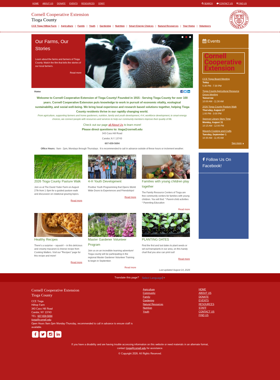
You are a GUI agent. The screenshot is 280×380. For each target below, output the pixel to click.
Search (208, 3)
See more (237, 143)
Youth (92, 26)
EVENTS (204, 300)
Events (73, 3)
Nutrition (120, 26)
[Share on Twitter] (185, 92)
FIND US (204, 315)
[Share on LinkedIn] (188, 92)
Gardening (105, 26)
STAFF (202, 307)
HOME (202, 289)
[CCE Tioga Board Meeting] (223, 64)
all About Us (115, 124)
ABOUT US (205, 293)
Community (149, 293)
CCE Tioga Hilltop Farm (44, 26)
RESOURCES (206, 304)
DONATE (204, 296)
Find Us (242, 3)
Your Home (189, 26)
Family (81, 26)
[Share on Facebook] (181, 92)
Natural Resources (168, 26)
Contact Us (226, 3)
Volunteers (205, 26)
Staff (101, 3)
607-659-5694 (45, 316)
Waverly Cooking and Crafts (216, 131)
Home (35, 3)
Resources (87, 3)
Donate (61, 3)
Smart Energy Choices (141, 26)
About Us (47, 3)
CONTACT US (206, 311)
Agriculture (67, 26)
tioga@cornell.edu (41, 319)
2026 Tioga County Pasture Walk (219, 106)
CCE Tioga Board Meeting (216, 79)
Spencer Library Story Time (216, 119)
